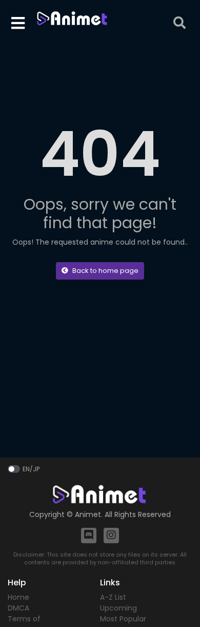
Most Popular (123, 619)
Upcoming (118, 608)
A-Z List (113, 597)
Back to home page (105, 270)
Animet (88, 514)
